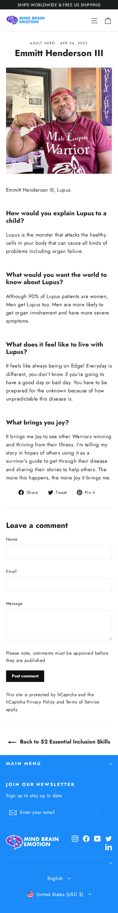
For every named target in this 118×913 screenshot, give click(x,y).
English (55, 878)
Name (11, 539)
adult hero (42, 43)
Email (11, 571)
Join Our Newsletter (40, 784)
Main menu (23, 763)
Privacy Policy (41, 702)
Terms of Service (83, 702)
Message (14, 603)
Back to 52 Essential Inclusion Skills (64, 742)
